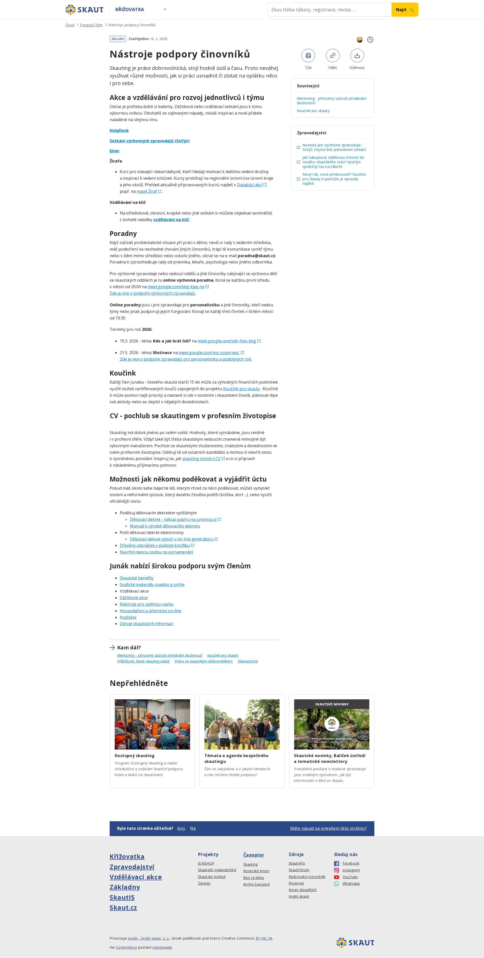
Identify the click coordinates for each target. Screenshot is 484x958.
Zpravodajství (132, 866)
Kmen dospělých (303, 890)
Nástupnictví (248, 661)
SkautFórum (299, 870)
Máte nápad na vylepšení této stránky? (328, 828)
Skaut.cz (123, 907)
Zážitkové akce (134, 597)
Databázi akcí (249, 185)
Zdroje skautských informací (146, 623)
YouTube (350, 877)
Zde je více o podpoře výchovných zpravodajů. (153, 293)
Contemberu (126, 947)
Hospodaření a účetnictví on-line (150, 611)
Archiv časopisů (256, 884)
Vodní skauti (299, 896)
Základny (125, 887)
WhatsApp (351, 883)
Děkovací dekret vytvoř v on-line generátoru (172, 539)
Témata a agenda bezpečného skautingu (236, 758)
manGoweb (162, 947)
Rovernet (296, 883)
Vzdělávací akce (136, 876)
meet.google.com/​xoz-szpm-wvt (209, 352)
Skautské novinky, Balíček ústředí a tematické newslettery (330, 758)
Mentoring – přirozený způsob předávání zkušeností (159, 655)
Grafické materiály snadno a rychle (152, 584)
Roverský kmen (256, 871)
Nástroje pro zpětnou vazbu (146, 604)
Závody (204, 883)
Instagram (351, 870)
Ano (181, 828)
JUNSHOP (206, 863)
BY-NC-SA (264, 938)
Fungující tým (91, 24)
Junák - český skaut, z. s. (148, 938)
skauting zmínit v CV (201, 458)
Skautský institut (212, 876)
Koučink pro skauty (241, 388)
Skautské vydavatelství (217, 870)
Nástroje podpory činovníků (132, 24)
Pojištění (128, 617)
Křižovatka (129, 9)
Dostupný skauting (135, 755)
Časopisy (253, 855)
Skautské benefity (137, 578)
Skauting (250, 864)
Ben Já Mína (253, 877)
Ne (193, 828)
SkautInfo (297, 863)
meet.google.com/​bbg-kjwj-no (176, 286)
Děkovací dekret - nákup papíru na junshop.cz (173, 519)
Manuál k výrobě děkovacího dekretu (165, 526)
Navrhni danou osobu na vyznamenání (156, 552)
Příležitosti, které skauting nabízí (143, 661)
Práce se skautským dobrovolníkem (204, 661)
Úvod (70, 24)
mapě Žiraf (147, 191)
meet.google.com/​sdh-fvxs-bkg (227, 341)
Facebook (351, 863)
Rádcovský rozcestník (307, 876)
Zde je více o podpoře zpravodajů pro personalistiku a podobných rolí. (186, 359)
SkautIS (122, 897)
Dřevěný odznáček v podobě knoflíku (155, 545)
